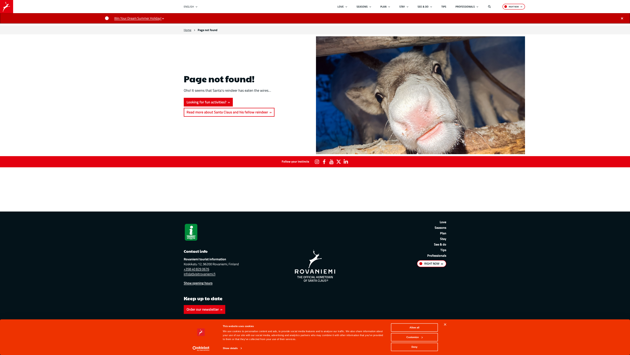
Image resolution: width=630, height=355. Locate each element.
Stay (402, 7)
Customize (412, 337)
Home (187, 30)
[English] (196, 6)
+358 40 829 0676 (196, 269)
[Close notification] (622, 18)
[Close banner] (445, 324)
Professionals (465, 7)
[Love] (346, 6)
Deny (414, 346)
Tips (443, 7)
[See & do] (431, 6)
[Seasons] (370, 6)
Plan (383, 7)
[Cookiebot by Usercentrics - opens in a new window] (201, 348)
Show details (230, 348)
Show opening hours (198, 282)
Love (340, 7)
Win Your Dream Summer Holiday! (137, 18)
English (189, 7)
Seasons (362, 7)
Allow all (414, 327)
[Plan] (389, 6)
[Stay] (407, 6)
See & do (423, 7)
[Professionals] (477, 6)
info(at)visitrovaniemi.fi (199, 273)
